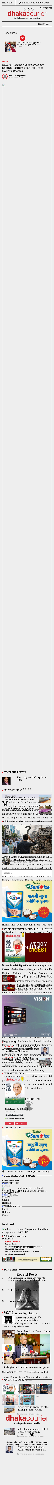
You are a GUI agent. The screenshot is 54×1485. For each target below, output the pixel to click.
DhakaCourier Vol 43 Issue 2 (33, 985)
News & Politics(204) (38, 1367)
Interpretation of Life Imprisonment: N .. (29, 1318)
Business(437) (9, 1363)
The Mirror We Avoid (26, 857)
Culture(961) (9, 1367)
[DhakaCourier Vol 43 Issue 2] (44, 1391)
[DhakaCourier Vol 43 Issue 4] (10, 1391)
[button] (43, 24)
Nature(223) (8, 1372)
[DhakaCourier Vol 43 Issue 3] (27, 1391)
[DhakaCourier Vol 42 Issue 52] (27, 1403)
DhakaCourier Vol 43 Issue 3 (33, 976)
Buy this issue (21, 1123)
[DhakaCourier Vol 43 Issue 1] (10, 1403)
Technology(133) (36, 1363)
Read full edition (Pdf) (14, 1115)
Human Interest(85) (37, 1372)
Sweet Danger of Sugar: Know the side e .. (33, 1332)
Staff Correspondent (17, 75)
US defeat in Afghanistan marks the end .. (30, 1346)
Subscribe (9, 1123)
